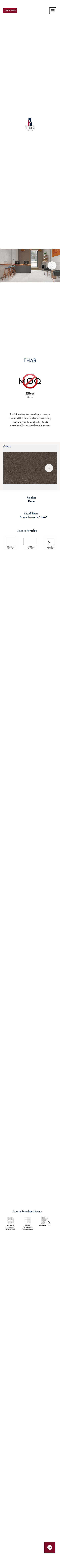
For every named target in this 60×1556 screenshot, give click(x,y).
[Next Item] (52, 265)
